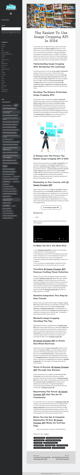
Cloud (3, 57)
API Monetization (9, 133)
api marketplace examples (10, 124)
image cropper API (38, 445)
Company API (16, 176)
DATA (3, 61)
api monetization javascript (11, 142)
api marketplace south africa (10, 130)
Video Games (4, 91)
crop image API (38, 442)
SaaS (2, 76)
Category (3, 55)
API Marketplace (9, 108)
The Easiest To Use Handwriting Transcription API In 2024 (42, 458)
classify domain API (6, 176)
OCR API (3, 72)
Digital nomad (4, 63)
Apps (3, 50)
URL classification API (7, 211)
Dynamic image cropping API (50, 442)
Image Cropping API (50, 445)
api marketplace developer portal (10, 118)
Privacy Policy (5, 20)
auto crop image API (39, 440)
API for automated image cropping (54, 437)
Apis (5, 166)
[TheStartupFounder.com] (11, 9)
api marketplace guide (9, 127)
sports (3, 80)
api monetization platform (10, 148)
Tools (3, 87)
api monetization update (10, 163)
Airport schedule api (7, 105)
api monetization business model (10, 136)
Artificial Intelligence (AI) (7, 54)
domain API (15, 181)
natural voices (6, 196)
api (15, 105)
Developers (6, 181)
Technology (4, 85)
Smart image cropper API (58, 447)
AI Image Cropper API (44, 250)
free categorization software (9, 188)
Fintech (3, 67)
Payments (4, 74)
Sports (3, 78)
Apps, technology (5, 52)
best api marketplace (9, 171)
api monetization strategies (10, 156)
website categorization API (9, 215)
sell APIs (6, 206)
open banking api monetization (8, 199)
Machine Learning (5, 69)
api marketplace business (10, 115)
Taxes (3, 84)
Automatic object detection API (53, 440)
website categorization (7, 213)
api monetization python (10, 152)
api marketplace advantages (7, 112)
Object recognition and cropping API (42, 447)
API (2, 48)
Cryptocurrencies (5, 59)
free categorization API (8, 186)
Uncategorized (5, 89)
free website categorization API (9, 191)
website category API (7, 218)
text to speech (6, 208)
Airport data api (6, 102)
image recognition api (62, 445)
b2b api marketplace (8, 169)
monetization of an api (9, 193)
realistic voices (6, 202)
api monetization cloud (7, 139)
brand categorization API (8, 174)
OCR (3, 70)
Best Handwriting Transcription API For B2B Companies (60, 458)
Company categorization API (10, 179)
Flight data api (6, 184)
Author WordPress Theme (46, 473)
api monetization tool (9, 160)
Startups (3, 82)
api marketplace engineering (10, 122)
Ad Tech (3, 44)
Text (14, 205)
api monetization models (10, 144)
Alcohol (3, 46)
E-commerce (4, 65)
